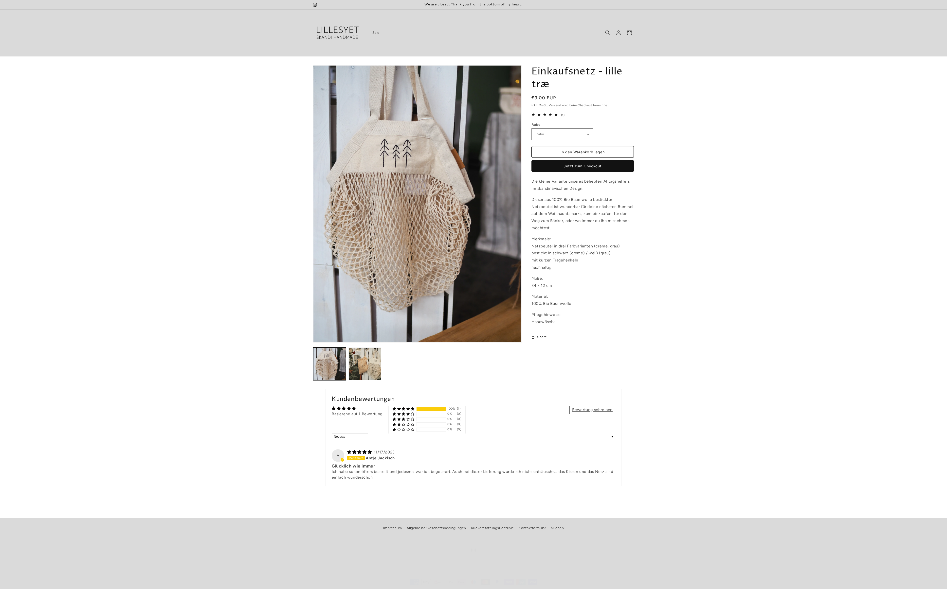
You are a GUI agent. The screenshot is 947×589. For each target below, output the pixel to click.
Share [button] (542, 337)
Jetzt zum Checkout (583, 166)
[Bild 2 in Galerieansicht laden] (364, 363)
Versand (555, 105)
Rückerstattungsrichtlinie (492, 528)
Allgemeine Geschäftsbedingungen (436, 528)
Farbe (535, 124)
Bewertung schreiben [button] (592, 409)
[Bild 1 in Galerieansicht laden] (329, 363)
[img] (360, 452)
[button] (607, 32)
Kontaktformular (532, 528)
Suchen (557, 528)
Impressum (392, 528)
